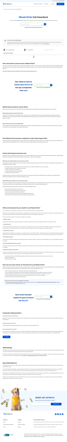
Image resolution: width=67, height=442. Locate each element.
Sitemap (19, 426)
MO (43, 424)
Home (5, 9)
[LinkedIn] (60, 414)
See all (4, 426)
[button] (60, 4)
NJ (51, 424)
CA (40, 422)
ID (52, 422)
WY (54, 426)
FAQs (4, 422)
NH (49, 424)
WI (53, 426)
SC (38, 426)
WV (51, 426)
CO (42, 422)
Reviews (19, 422)
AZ (37, 422)
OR (34, 426)
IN (55, 422)
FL (48, 422)
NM (53, 424)
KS (57, 422)
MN (39, 424)
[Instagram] (58, 414)
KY (59, 422)
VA (48, 426)
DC (45, 422)
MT (45, 424)
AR (38, 422)
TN (41, 426)
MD (34, 424)
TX (43, 426)
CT (43, 422)
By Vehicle (14, 9)
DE (46, 422)
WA (49, 426)
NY (54, 424)
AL (34, 422)
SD (40, 426)
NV (48, 424)
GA (50, 422)
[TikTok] (55, 414)
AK (35, 422)
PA (35, 426)
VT (46, 426)
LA (61, 422)
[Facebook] (62, 414)
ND (58, 424)
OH (59, 424)
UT (45, 426)
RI (37, 426)
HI (51, 422)
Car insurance (9, 9)
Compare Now (56, 404)
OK (61, 424)
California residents (21, 424)
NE (46, 424)
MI (37, 424)
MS (41, 424)
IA (56, 422)
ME (62, 422)
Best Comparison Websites (8, 424)
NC (56, 424)
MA (36, 424)
